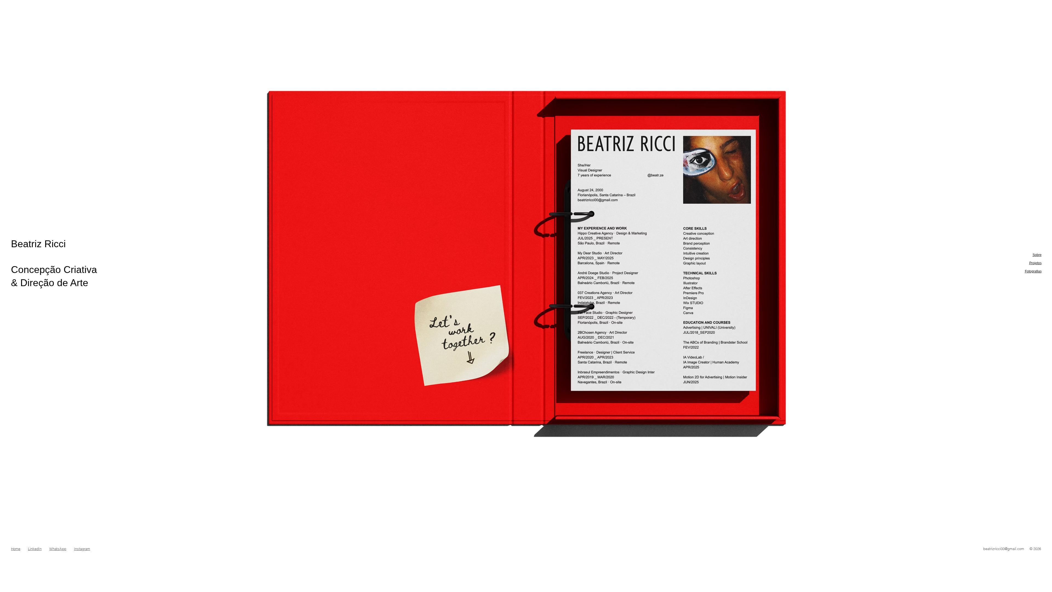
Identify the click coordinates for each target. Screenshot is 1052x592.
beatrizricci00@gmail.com (1003, 549)
